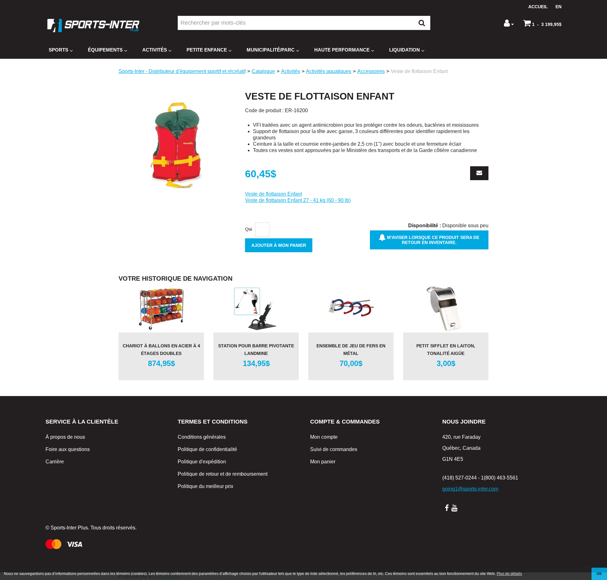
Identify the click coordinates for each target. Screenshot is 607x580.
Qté (248, 229)
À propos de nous (65, 437)
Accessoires (371, 71)
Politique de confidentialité (207, 449)
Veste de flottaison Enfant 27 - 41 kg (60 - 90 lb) (298, 200)
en (558, 6)
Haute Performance (342, 49)
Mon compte (324, 437)
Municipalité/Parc (271, 49)
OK (599, 574)
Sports (58, 49)
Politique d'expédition (202, 461)
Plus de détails (509, 573)
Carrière (55, 461)
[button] (542, 23)
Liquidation (404, 49)
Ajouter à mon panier (278, 245)
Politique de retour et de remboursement (222, 474)
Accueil (538, 6)
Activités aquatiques (328, 71)
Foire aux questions (68, 449)
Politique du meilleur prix (205, 486)
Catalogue (263, 71)
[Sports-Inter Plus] (93, 25)
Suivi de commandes (333, 449)
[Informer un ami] (479, 173)
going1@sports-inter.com (470, 488)
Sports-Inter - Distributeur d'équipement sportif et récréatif (182, 71)
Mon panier (322, 461)
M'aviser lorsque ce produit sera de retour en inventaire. (432, 240)
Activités (154, 49)
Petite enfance (207, 49)
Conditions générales (202, 437)
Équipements (105, 49)
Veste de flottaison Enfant (273, 194)
